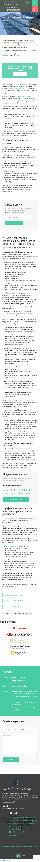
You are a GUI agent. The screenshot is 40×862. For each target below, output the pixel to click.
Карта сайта (13, 836)
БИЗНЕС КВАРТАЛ (8, 24)
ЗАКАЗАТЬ (20, 74)
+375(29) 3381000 (13, 10)
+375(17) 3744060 (13, 7)
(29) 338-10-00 (16, 829)
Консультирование (11, 546)
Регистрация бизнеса (29, 24)
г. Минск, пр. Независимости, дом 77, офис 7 (25, 818)
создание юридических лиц (18, 88)
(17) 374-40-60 (16, 826)
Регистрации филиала (9, 26)
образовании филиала (25, 424)
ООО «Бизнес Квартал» (23, 96)
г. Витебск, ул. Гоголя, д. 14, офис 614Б (23, 823)
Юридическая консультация (14, 595)
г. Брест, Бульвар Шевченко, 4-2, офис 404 (24, 821)
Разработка (5, 847)
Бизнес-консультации (12, 606)
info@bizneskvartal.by (18, 832)
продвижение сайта (16, 847)
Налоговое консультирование (15, 601)
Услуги (18, 24)
